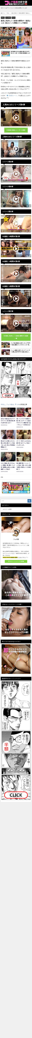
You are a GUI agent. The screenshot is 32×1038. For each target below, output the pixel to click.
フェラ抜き (8, 17)
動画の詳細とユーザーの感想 (16, 130)
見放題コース (13, 95)
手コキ (13, 17)
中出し (2, 17)
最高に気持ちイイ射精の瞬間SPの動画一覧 (16, 337)
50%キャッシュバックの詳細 (16, 561)
